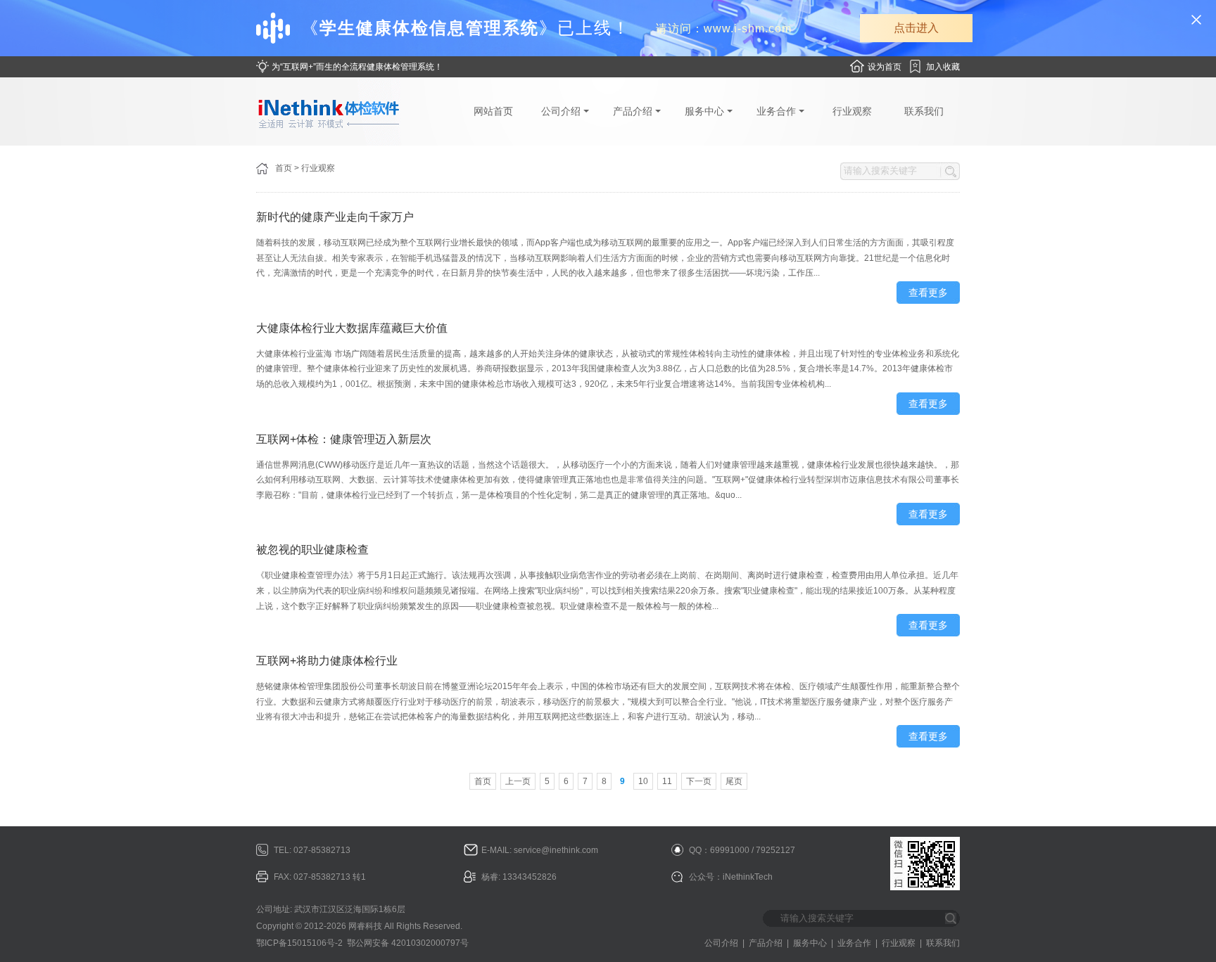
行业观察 (852, 111)
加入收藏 (943, 67)
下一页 (698, 781)
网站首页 (493, 111)
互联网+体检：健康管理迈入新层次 (343, 439)
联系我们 (924, 111)
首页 (283, 168)
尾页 (734, 781)
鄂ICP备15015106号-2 (299, 943)
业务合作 (777, 111)
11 (667, 781)
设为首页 (884, 67)
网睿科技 (365, 926)
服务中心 (706, 111)
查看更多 (928, 292)
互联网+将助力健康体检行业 (327, 661)
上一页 (518, 781)
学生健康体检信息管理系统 (429, 27)
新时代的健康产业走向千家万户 (335, 217)
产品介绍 (634, 111)
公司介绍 (562, 111)
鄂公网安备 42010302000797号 (408, 943)
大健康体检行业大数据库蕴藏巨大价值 (352, 328)
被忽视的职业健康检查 (312, 550)
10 (643, 781)
